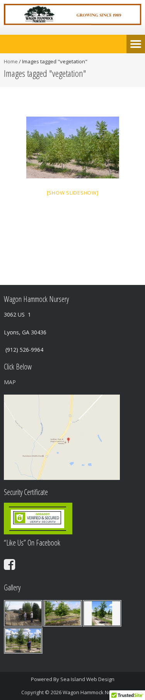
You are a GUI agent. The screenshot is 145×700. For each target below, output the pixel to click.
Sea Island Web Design (87, 679)
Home (11, 61)
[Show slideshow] (73, 192)
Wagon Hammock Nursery (93, 692)
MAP (10, 382)
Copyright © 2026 (42, 692)
